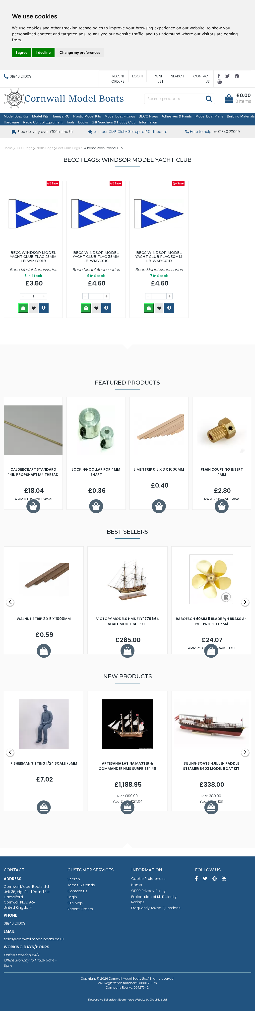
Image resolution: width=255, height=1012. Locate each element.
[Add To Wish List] (33, 308)
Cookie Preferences (148, 878)
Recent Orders (118, 79)
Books (83, 122)
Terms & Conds (81, 885)
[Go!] (209, 98)
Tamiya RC (60, 116)
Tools (70, 122)
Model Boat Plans (209, 116)
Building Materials (241, 116)
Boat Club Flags (68, 148)
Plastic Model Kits (87, 116)
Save (55, 183)
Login (137, 76)
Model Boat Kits (16, 116)
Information (148, 122)
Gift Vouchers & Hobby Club (113, 122)
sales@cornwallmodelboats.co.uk (34, 939)
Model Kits (40, 116)
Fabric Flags (44, 148)
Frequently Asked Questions (156, 907)
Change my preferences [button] (80, 52)
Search (177, 76)
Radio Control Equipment (43, 122)
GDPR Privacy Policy (148, 890)
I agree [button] (21, 52)
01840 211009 (14, 923)
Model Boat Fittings (120, 116)
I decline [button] (43, 52)
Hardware (11, 122)
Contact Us (201, 79)
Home (8, 148)
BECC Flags (148, 116)
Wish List (159, 79)
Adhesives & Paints (177, 116)
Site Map (75, 902)
